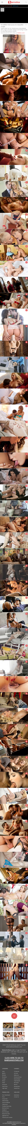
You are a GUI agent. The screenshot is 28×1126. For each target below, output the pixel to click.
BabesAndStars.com (8, 1050)
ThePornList (5, 1104)
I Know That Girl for (6, 6)
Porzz (3, 1097)
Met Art (15, 1084)
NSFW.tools (15, 6)
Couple (3, 1079)
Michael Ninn (17, 1086)
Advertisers (16, 1095)
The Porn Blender (6, 1102)
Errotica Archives (17, 1077)
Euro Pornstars (5, 1111)
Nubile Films (16, 1088)
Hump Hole (4, 1098)
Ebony (3, 1080)
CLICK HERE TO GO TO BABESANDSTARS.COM (14, 1058)
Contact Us (16, 1097)
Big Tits (3, 1073)
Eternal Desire (17, 1079)
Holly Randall (17, 1080)
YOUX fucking (5, 1100)
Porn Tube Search (6, 1095)
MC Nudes (16, 1082)
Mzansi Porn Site (6, 1113)
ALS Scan (16, 1073)
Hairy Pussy (4, 1086)
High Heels (4, 1088)
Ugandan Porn (5, 1115)
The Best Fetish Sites (6, 1106)
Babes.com (21, 33)
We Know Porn (5, 1108)
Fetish (3, 1082)
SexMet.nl (4, 1110)
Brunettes (4, 1077)
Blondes (4, 1075)
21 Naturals (16, 1071)
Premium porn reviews (7, 1117)
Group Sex (4, 1084)
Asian (3, 1071)
